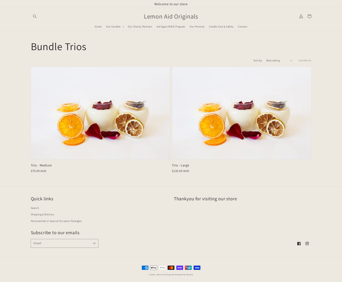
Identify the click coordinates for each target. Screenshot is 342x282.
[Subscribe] (94, 243)
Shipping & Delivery (42, 214)
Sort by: (258, 60)
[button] (35, 16)
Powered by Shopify (184, 274)
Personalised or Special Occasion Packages (56, 221)
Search (35, 208)
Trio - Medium (41, 165)
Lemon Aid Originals (165, 274)
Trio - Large (180, 165)
